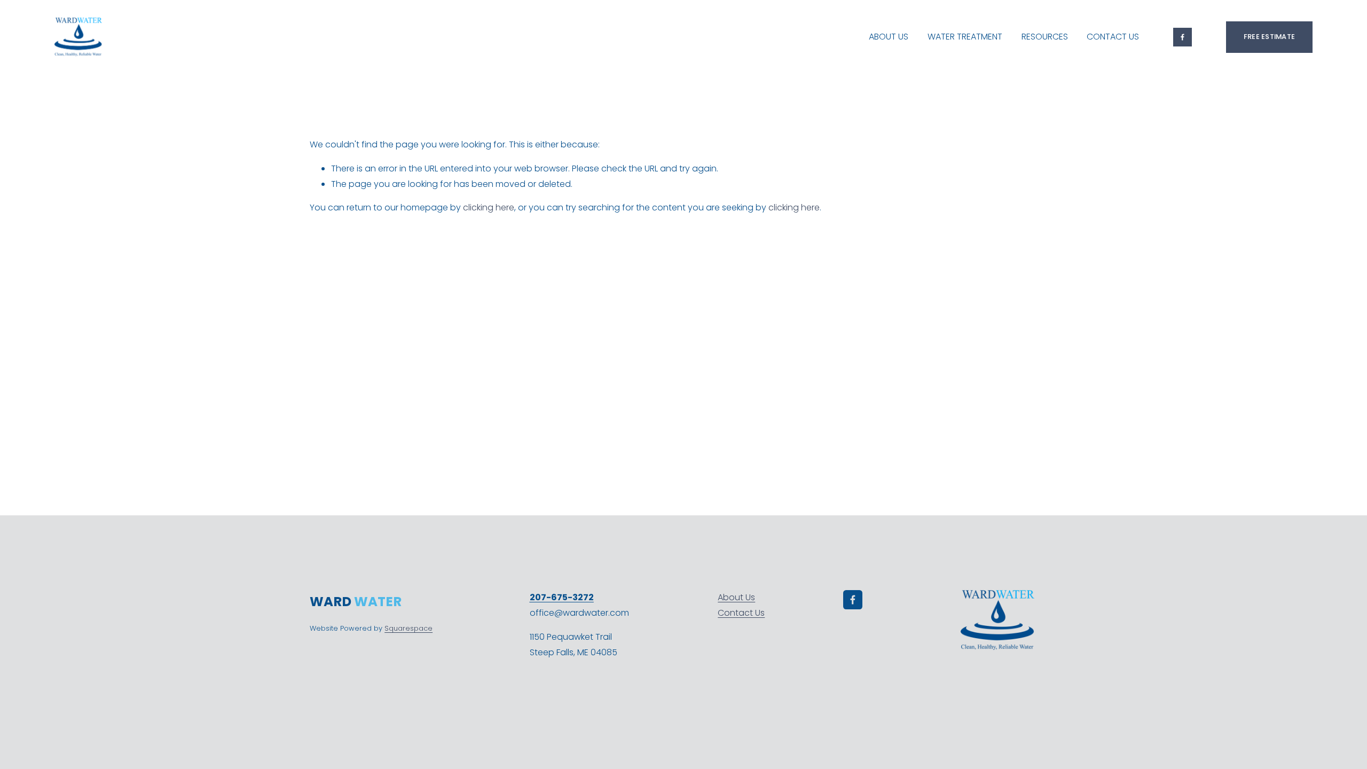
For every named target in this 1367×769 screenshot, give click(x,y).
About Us (736, 597)
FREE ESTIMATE (1269, 37)
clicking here (488, 207)
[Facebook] (1182, 37)
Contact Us (741, 613)
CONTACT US (1113, 36)
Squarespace (408, 628)
